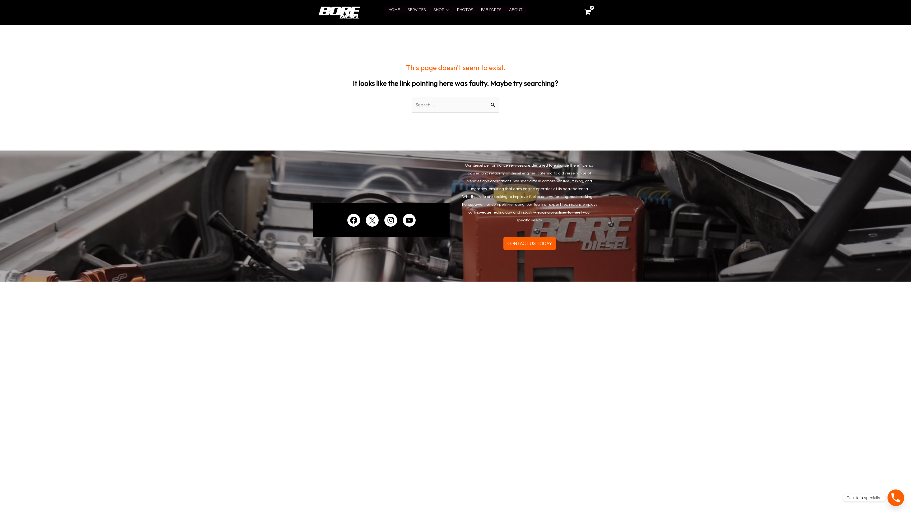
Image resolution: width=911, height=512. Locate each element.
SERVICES (417, 10)
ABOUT (516, 10)
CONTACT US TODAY (529, 243)
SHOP (438, 10)
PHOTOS (465, 10)
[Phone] (896, 497)
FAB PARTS (491, 10)
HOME (394, 10)
